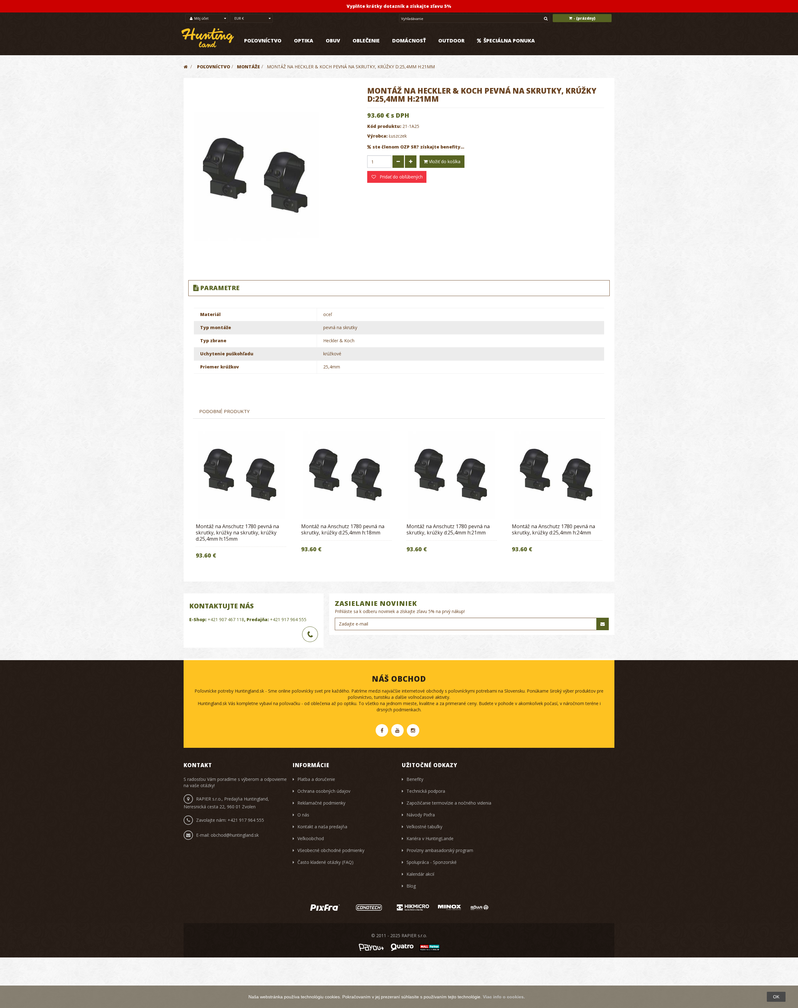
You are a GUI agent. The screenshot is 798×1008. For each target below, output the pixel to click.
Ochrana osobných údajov (323, 791)
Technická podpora (425, 791)
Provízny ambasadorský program (439, 850)
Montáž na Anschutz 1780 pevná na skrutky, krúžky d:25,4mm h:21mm (448, 529)
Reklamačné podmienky (321, 803)
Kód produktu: (384, 126)
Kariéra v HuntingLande (430, 838)
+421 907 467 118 (226, 619)
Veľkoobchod (310, 838)
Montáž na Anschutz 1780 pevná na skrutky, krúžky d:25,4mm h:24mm (553, 529)
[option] (241, 499)
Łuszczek (398, 136)
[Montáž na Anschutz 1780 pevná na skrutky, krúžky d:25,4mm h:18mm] (346, 475)
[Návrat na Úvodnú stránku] (186, 67)
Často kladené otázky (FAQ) (325, 862)
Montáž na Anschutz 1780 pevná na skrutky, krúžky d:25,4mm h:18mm (342, 529)
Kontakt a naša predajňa (322, 827)
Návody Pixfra (420, 815)
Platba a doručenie (316, 779)
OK (776, 996)
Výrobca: (377, 136)
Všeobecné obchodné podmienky (330, 850)
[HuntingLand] (208, 38)
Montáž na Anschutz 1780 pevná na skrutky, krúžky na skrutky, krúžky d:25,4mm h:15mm (237, 532)
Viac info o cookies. (504, 996)
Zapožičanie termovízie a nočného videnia (448, 803)
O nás (303, 815)
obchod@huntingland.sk (235, 835)
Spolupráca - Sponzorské (431, 862)
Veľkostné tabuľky (424, 827)
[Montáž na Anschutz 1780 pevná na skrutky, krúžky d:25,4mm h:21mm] (452, 475)
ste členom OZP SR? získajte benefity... (418, 147)
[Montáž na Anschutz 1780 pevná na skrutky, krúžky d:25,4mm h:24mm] (557, 475)
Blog (411, 886)
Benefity (414, 779)
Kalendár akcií (420, 874)
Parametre (219, 288)
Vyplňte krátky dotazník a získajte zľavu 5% (399, 6)
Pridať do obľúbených (400, 177)
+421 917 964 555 (288, 619)
